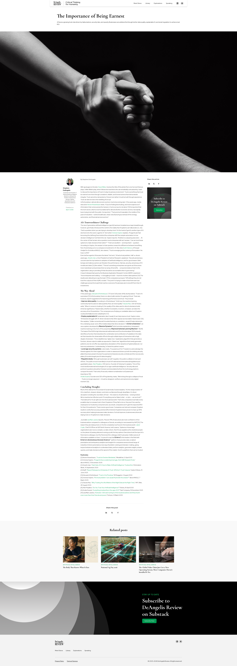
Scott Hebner (127, 248)
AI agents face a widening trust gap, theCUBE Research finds (114, 460)
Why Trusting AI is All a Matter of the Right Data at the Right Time (113, 483)
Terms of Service (72, 661)
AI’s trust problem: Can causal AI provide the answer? (111, 478)
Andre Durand (85, 377)
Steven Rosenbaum (93, 205)
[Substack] (182, 3)
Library (147, 3)
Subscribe (159, 210)
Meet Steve (138, 3)
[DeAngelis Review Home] (59, 643)
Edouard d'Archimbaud (99, 294)
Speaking (169, 3)
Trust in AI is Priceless (106, 475)
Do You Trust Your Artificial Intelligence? (106, 488)
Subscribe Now (149, 621)
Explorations (158, 3)
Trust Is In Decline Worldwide (106, 457)
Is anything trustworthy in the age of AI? (106, 490)
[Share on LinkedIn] (106, 512)
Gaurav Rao (127, 304)
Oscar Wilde (102, 187)
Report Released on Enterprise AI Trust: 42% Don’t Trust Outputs (108, 470)
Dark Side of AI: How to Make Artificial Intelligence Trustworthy (112, 465)
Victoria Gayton (117, 233)
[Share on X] (112, 512)
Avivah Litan (92, 258)
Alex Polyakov (97, 364)
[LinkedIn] (177, 3)
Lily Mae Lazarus (92, 420)
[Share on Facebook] (118, 512)
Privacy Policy (59, 661)
